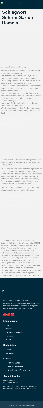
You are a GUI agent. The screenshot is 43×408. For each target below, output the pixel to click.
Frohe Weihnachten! (21, 30)
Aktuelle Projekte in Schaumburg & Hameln (20, 200)
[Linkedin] (8, 314)
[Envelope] (5, 314)
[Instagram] (12, 314)
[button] (32, 4)
